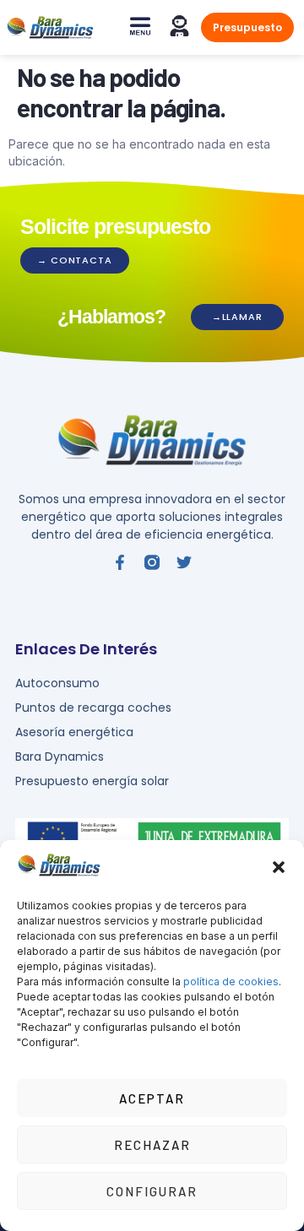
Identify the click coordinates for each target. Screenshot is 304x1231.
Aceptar (152, 1098)
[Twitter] (184, 562)
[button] (278, 867)
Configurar (152, 1191)
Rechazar (152, 1144)
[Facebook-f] (120, 562)
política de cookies (231, 981)
